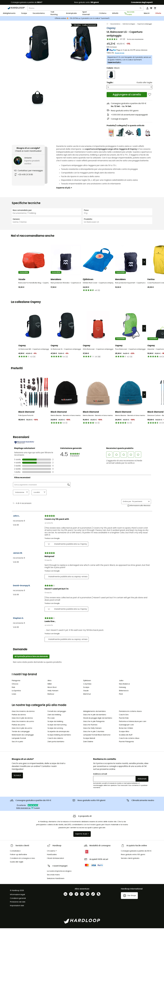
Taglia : (110, 83)
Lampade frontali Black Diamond (96, 735)
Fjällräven (87, 680)
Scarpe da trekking (55, 721)
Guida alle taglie (144, 83)
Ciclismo (102, 13)
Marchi (146, 13)
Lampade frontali (19, 738)
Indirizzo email (100, 774)
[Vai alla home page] (108, 24)
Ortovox (15, 684)
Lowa (14, 694)
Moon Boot (52, 687)
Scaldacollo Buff (125, 735)
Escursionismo (39, 13)
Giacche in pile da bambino (94, 715)
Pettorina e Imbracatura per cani (132, 721)
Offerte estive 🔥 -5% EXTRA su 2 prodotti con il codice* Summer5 (82, 18)
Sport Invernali (86, 13)
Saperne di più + (114, 62)
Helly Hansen (53, 691)
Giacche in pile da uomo (22, 728)
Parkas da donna (19, 715)
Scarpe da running (55, 728)
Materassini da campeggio (23, 735)
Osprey (111, 28)
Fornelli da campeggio (57, 711)
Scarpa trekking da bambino (59, 735)
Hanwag (122, 687)
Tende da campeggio (21, 731)
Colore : (113, 68)
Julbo (121, 680)
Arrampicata (71, 13)
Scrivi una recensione (135, 39)
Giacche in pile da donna (22, 718)
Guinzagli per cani (126, 725)
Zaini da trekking (54, 715)
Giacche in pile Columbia (93, 731)
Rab (13, 687)
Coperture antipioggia (144, 24)
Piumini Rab (124, 718)
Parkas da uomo (18, 725)
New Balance (124, 684)
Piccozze (51, 718)
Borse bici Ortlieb (126, 728)
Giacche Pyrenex (90, 725)
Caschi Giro (124, 715)
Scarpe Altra (124, 731)
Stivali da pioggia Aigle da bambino (97, 718)
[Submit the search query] (141, 8)
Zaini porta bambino (56, 741)
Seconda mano (130, 13)
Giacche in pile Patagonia (93, 721)
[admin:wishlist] (149, 94)
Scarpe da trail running (57, 725)
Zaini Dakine (88, 741)
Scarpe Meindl (89, 738)
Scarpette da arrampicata (58, 731)
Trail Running (54, 13)
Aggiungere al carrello (127, 94)
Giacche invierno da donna (23, 711)
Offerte (158, 13)
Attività (115, 13)
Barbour (51, 694)
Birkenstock (123, 691)
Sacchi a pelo (17, 741)
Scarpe (24, 13)
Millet (50, 684)
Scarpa (86, 687)
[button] (38, 44)
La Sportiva (16, 691)
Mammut (87, 694)
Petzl (121, 694)
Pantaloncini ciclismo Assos (130, 711)
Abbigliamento (9, 13)
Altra (49, 680)
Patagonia (16, 680)
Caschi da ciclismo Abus (129, 738)
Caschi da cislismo (55, 738)
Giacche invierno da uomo (23, 721)
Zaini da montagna (129, 24)
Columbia (87, 684)
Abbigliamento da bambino (94, 711)
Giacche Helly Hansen (92, 728)
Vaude (86, 691)
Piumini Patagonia (126, 741)
